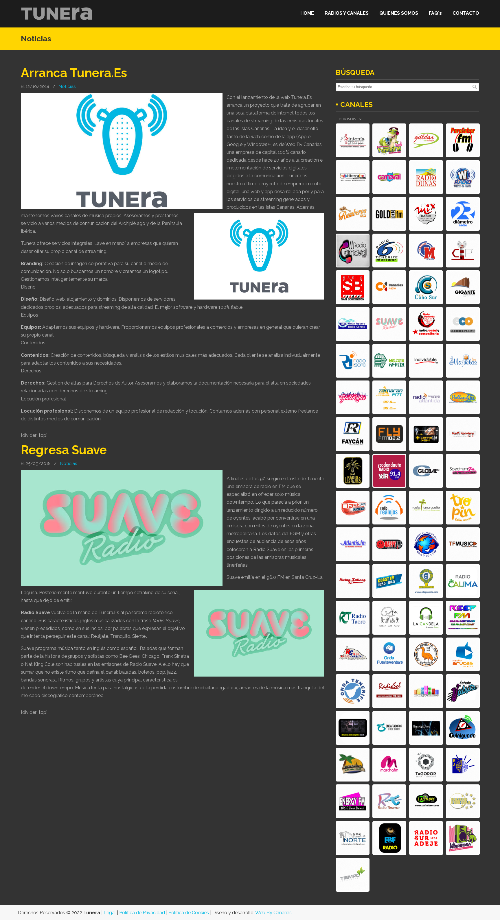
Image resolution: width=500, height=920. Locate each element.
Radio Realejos (389, 508)
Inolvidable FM (426, 361)
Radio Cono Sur (426, 287)
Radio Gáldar (426, 140)
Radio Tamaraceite (426, 508)
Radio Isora (353, 361)
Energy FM (353, 801)
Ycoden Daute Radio (389, 471)
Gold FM (389, 214)
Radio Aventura (463, 434)
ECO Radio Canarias (463, 324)
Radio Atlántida (426, 397)
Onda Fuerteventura (389, 654)
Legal (110, 912)
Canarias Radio (389, 287)
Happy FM (389, 544)
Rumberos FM (353, 214)
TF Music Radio (463, 544)
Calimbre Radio (426, 801)
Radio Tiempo (353, 875)
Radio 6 (389, 250)
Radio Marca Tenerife (426, 250)
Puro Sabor (463, 140)
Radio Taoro (353, 618)
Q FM (389, 618)
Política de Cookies (188, 912)
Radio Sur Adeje (426, 838)
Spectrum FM (463, 471)
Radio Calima (463, 581)
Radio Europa (463, 801)
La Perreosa (463, 838)
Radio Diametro (463, 214)
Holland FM (463, 397)
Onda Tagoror (389, 728)
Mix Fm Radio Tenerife (426, 691)
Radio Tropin (463, 508)
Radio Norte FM (353, 838)
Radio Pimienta (426, 324)
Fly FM (389, 434)
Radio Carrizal (353, 654)
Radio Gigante (463, 287)
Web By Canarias (273, 912)
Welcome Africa (389, 361)
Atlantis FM (353, 544)
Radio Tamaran (389, 397)
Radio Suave (389, 324)
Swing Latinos (353, 581)
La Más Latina (426, 434)
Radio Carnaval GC (389, 177)
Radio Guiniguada (463, 728)
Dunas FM (426, 654)
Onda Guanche (426, 581)
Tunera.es (57, 13)
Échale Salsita (463, 691)
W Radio (463, 177)
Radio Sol (389, 691)
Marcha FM (389, 765)
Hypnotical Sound (426, 728)
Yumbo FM (389, 140)
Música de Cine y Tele (353, 728)
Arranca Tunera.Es (74, 73)
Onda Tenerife (353, 691)
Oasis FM (353, 508)
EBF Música (389, 838)
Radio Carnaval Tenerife (353, 250)
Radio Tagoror (426, 765)
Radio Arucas (463, 654)
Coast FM (389, 581)
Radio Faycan (353, 434)
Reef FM (463, 618)
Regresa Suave (64, 450)
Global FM (426, 471)
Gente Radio (353, 397)
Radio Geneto (353, 324)
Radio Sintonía (353, 140)
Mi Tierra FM (353, 177)
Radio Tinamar (389, 801)
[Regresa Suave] (122, 584)
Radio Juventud (463, 765)
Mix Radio (426, 214)
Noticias (67, 86)
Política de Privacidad (142, 912)
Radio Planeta (426, 544)
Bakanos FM (353, 765)
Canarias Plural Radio (463, 250)
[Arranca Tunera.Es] (122, 207)
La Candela (426, 618)
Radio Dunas (426, 177)
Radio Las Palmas (353, 471)
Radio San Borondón (353, 287)
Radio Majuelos (463, 361)
